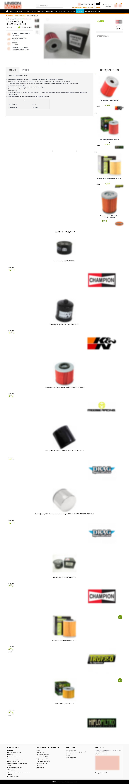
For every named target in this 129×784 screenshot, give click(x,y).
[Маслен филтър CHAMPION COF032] (37, 20)
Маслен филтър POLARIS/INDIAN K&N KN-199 (64, 324)
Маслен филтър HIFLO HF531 (64, 703)
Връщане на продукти (43, 754)
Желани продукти (42, 763)
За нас (9, 765)
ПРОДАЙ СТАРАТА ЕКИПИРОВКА (82, 7)
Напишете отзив (26, 19)
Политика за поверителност (15, 759)
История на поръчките (43, 761)
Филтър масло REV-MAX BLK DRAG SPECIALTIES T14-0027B (64, 450)
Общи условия (11, 770)
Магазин (10, 15)
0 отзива (17, 19)
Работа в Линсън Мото (13, 761)
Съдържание (40, 767)
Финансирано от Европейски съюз (17, 763)
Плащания (10, 754)
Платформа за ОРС (42, 756)
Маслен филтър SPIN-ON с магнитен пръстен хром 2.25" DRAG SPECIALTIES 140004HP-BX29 (64, 514)
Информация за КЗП (42, 759)
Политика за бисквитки (14, 756)
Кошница (39, 765)
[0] (115, 5)
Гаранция (10, 750)
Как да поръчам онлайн (14, 752)
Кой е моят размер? (13, 776)
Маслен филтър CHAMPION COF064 (64, 261)
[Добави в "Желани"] (47, 19)
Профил (39, 750)
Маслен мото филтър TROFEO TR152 (64, 640)
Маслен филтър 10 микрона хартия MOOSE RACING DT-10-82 (64, 387)
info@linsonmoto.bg (101, 754)
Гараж (98, 7)
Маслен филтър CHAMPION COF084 (64, 577)
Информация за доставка (14, 767)
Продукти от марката (118, 27)
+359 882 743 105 (87, 4)
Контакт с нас (41, 752)
